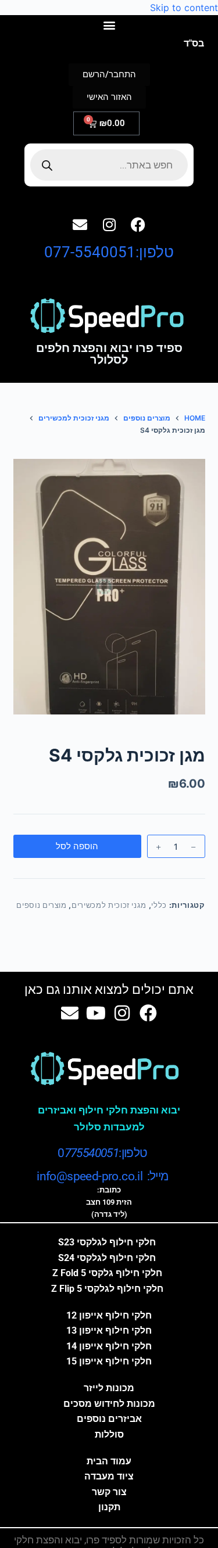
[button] (109, 24)
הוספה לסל (77, 846)
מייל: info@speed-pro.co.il (102, 1176)
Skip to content (184, 7)
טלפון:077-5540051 (109, 252)
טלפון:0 (102, 1153)
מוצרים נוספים (41, 905)
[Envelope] (80, 224)
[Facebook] (138, 224)
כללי (159, 905)
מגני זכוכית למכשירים (109, 905)
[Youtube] (95, 1013)
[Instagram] (109, 224)
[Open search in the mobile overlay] (109, 164)
